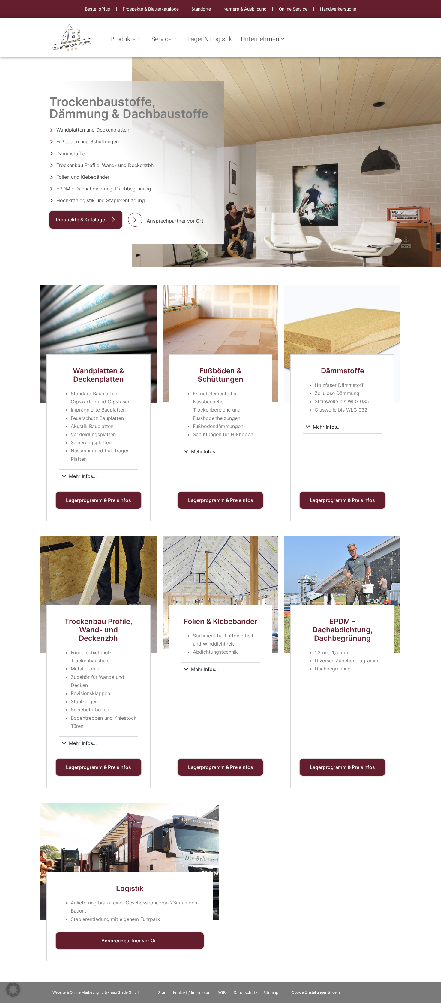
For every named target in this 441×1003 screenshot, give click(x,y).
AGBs (223, 992)
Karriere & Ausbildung (245, 9)
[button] (13, 990)
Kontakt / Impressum (192, 992)
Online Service (293, 9)
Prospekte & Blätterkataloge (151, 9)
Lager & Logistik (210, 39)
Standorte (201, 9)
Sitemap (270, 992)
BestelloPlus (97, 9)
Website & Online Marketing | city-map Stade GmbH (95, 992)
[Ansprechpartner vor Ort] (135, 220)
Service (162, 39)
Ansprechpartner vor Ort (175, 221)
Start (162, 992)
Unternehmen (260, 39)
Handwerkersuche (338, 9)
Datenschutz (245, 992)
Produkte (123, 39)
